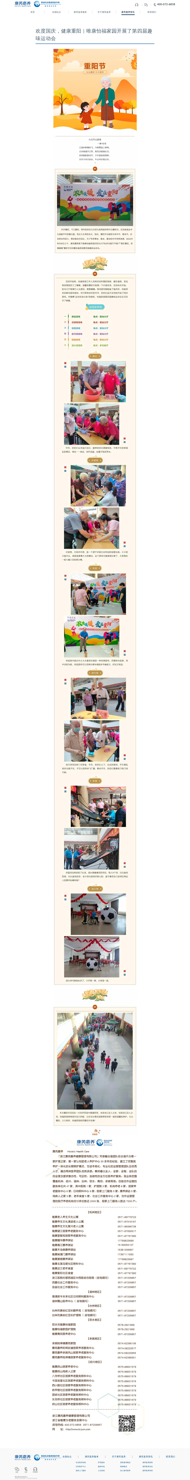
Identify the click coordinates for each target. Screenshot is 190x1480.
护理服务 (101, 1462)
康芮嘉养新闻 (147, 1462)
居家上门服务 (81, 1470)
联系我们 (152, 12)
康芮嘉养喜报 (147, 1470)
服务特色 (101, 1466)
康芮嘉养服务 (80, 12)
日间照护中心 (81, 1466)
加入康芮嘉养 (125, 1470)
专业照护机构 (81, 1462)
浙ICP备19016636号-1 (21, 1476)
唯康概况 (123, 1466)
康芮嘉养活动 (147, 1466)
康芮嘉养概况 (125, 1462)
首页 (32, 12)
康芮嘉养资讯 (128, 12)
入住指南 (101, 1470)
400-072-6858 (166, 4)
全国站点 (56, 12)
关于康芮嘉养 (104, 12)
